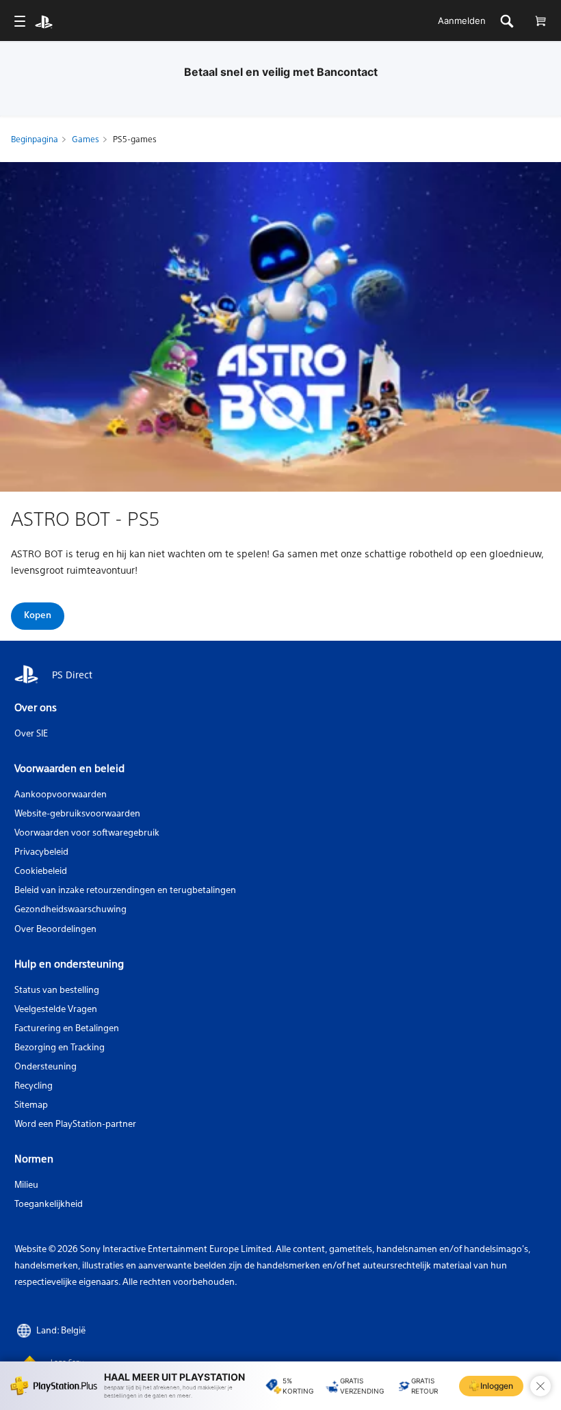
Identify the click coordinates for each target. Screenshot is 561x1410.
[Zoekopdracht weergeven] (506, 21)
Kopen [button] (37, 614)
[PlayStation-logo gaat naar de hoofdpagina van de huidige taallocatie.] (44, 21)
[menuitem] (19, 20)
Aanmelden (462, 20)
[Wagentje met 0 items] (540, 21)
